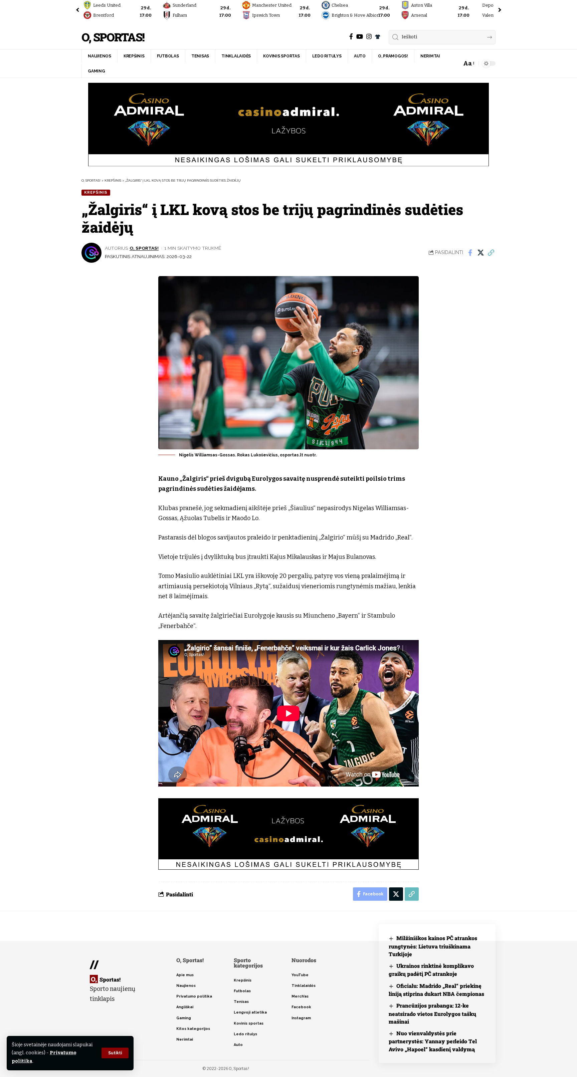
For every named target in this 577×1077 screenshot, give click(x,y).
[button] (115, 1053)
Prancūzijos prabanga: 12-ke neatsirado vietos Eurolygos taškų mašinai (432, 1013)
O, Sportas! (112, 37)
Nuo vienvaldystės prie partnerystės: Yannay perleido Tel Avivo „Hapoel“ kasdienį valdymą (433, 1041)
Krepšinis (96, 192)
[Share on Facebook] (470, 252)
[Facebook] (351, 36)
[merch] (377, 36)
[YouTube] (360, 36)
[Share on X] (480, 252)
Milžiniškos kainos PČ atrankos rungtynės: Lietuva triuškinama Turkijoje (433, 945)
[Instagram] (369, 36)
